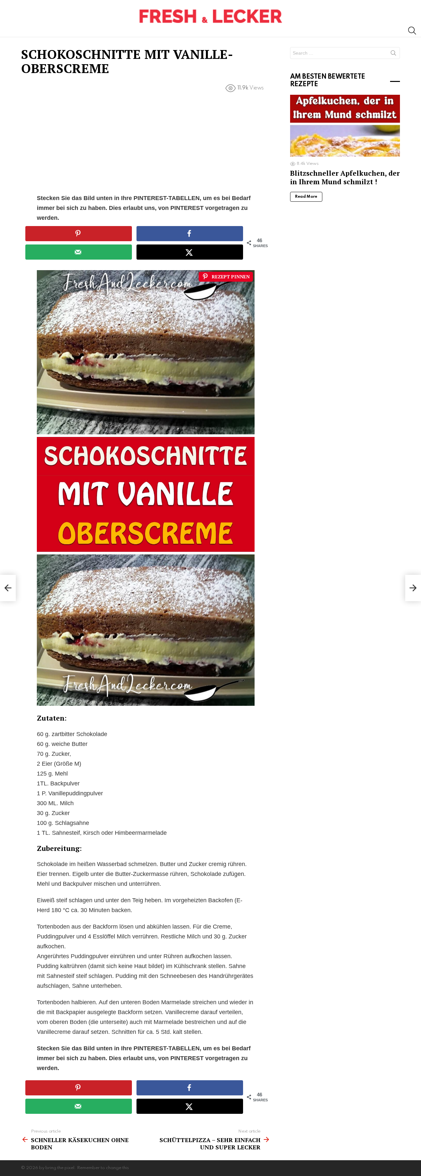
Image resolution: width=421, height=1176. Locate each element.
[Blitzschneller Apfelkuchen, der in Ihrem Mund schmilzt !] (345, 126)
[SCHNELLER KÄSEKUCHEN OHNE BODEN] (8, 588)
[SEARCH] (412, 30)
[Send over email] (78, 252)
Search (393, 54)
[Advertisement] (146, 144)
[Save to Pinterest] (78, 233)
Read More (306, 197)
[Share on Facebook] (189, 233)
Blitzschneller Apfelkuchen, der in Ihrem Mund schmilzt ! (345, 177)
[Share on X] (189, 252)
